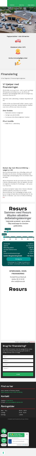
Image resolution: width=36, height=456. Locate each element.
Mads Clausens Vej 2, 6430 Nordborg (11, 392)
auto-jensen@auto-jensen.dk (14, 402)
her (4, 197)
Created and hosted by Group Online (18, 419)
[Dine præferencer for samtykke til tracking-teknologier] (3, 453)
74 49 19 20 (9, 400)
